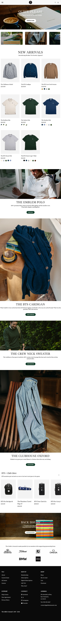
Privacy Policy (5, 600)
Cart (42, 580)
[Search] (55, 2)
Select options (10, 78)
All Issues (4, 580)
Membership (24, 575)
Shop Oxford (30, 464)
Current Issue (5, 578)
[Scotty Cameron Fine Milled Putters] (8, 551)
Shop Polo (30, 212)
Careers (4, 583)
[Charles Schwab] (38, 559)
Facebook (25, 594)
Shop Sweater (30, 363)
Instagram (25, 600)
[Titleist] (23, 551)
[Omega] (53, 551)
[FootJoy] (38, 551)
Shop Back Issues (30, 532)
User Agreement (6, 597)
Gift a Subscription (14, 23)
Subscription (24, 578)
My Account (44, 578)
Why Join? (24, 586)
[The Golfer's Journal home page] (30, 3)
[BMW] (23, 559)
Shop (42, 575)
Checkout (43, 583)
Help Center (5, 594)
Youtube (25, 603)
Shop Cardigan (30, 314)
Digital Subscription (26, 580)
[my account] (58, 2)
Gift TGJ (23, 583)
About (3, 575)
